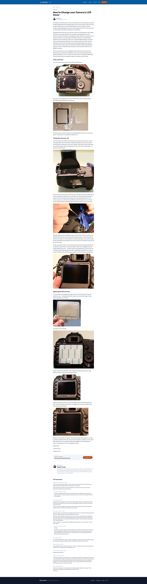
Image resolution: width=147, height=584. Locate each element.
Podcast (95, 2)
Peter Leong (55, 511)
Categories (85, 2)
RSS (99, 2)
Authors (90, 2)
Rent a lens (93, 580)
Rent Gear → (104, 2)
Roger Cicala (58, 18)
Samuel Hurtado (56, 550)
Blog (54, 7)
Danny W (54, 544)
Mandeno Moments (56, 482)
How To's (57, 7)
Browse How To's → (87, 457)
